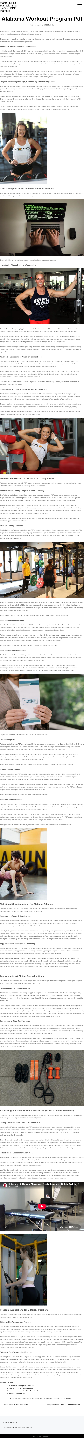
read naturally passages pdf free (21, 1388)
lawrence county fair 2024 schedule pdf (23, 1391)
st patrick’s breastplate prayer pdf (21, 1385)
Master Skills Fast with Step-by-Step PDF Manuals (9, 6)
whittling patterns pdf (17, 1393)
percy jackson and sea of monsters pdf (63, 1405)
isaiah (52, 25)
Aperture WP (47, 1436)
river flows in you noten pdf (16, 1405)
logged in (15, 1427)
